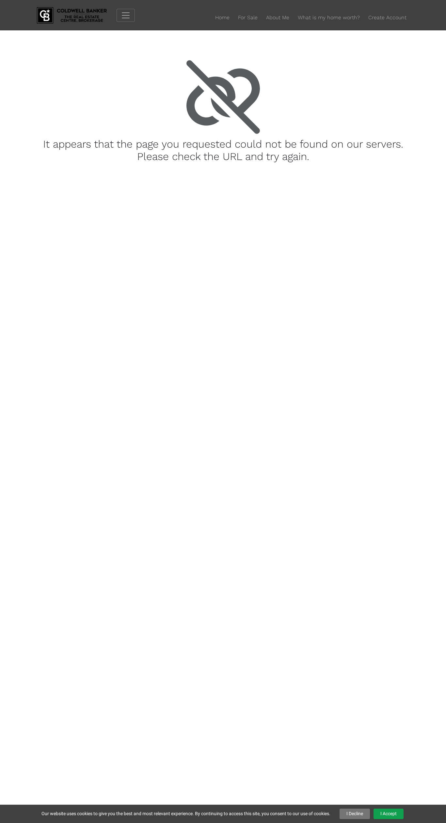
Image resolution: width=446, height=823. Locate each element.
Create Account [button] (387, 17)
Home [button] (222, 17)
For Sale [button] (248, 17)
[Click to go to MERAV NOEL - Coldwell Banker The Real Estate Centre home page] (77, 15)
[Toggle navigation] (126, 15)
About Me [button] (277, 17)
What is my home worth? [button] (329, 17)
